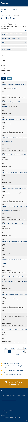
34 (20, 352)
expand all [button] (24, 30)
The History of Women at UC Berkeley (12, 374)
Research (3, 361)
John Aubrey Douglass (7, 124)
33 (17, 352)
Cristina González (6, 193)
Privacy (3, 415)
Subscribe (8, 395)
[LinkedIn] (5, 393)
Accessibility (4, 412)
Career (23, 395)
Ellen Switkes (13, 88)
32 (13, 352)
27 (19, 348)
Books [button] (3, 42)
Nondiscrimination (5, 414)
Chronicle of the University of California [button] (11, 46)
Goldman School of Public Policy (9, 400)
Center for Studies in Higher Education (12, 10)
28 (22, 348)
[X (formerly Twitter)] (2, 393)
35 (23, 352)
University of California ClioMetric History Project (13, 371)
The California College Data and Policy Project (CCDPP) (14, 366)
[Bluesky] (13, 393)
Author (3, 60)
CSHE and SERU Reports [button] (8, 49)
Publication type (5, 70)
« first (6, 348)
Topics (3, 65)
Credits (18, 395)
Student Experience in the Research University (14, 363)
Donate (14, 395)
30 (6, 352)
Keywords (4, 55)
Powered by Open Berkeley (7, 410)
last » (18, 355)
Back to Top (24, 420)
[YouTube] (8, 393)
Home (2, 15)
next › (13, 355)
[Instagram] (10, 393)
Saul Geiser (4, 263)
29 (25, 348)
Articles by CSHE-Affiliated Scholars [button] (11, 38)
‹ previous (12, 348)
